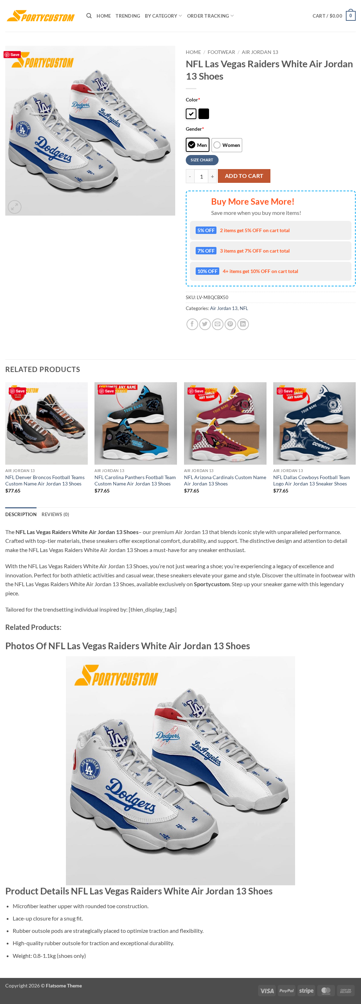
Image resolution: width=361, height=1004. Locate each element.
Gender (195, 129)
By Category (161, 16)
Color (193, 100)
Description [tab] (21, 514)
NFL (244, 308)
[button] (334, 16)
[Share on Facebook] (192, 324)
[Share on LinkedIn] (243, 324)
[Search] (89, 16)
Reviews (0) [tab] (55, 514)
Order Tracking (208, 16)
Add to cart (244, 176)
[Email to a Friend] (218, 324)
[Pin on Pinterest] (230, 324)
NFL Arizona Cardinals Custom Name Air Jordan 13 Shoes (225, 480)
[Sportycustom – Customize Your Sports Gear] (40, 16)
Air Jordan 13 (260, 52)
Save (15, 54)
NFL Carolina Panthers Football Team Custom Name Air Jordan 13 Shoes (135, 480)
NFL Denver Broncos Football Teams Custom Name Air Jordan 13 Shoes (45, 480)
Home (104, 16)
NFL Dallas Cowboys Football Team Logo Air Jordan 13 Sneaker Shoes (311, 480)
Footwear (221, 52)
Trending (128, 16)
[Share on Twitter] (205, 324)
